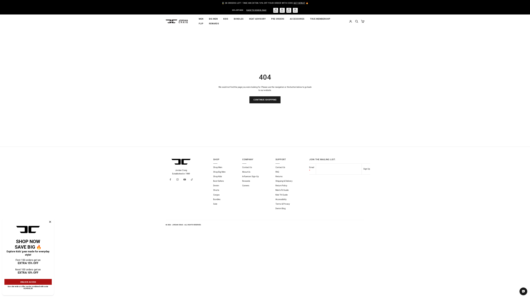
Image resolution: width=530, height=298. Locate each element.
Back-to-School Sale (256, 10)
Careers (245, 185)
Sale (215, 204)
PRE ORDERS (277, 19)
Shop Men (217, 167)
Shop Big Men (219, 172)
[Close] (50, 221)
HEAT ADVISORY (257, 19)
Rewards (246, 181)
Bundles (216, 199)
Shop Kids (217, 176)
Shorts (216, 190)
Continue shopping (265, 100)
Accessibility (281, 199)
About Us (246, 172)
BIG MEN (213, 19)
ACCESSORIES (297, 19)
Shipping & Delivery (283, 181)
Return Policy (281, 185)
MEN (201, 19)
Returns (279, 176)
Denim (216, 185)
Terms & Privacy (282, 204)
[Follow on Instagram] (177, 179)
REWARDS (214, 23)
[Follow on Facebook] (170, 179)
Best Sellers (218, 181)
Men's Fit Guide (282, 190)
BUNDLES (239, 19)
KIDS (225, 19)
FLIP (201, 23)
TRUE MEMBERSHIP (320, 19)
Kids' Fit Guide (281, 195)
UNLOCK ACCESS (28, 282)
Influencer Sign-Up (250, 176)
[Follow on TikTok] (191, 179)
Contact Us (247, 167)
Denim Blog (280, 208)
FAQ (277, 172)
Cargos (216, 195)
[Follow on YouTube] (184, 179)
